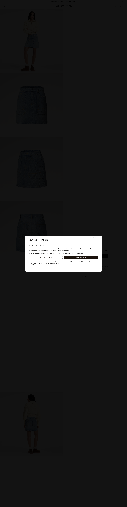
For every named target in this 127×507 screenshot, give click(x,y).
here (53, 266)
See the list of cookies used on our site (37, 264)
